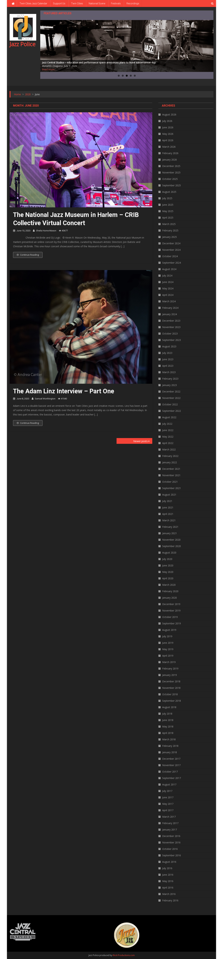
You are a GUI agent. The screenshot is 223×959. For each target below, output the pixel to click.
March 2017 (169, 816)
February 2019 (170, 668)
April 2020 (167, 578)
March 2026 (169, 146)
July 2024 (167, 275)
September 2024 (171, 262)
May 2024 (167, 288)
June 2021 (167, 507)
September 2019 (171, 623)
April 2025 (167, 217)
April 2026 (167, 140)
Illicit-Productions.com (124, 955)
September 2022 (171, 410)
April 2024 (167, 295)
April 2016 (167, 887)
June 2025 (167, 204)
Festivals (116, 3)
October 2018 (170, 694)
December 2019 (171, 604)
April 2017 (167, 810)
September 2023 (171, 340)
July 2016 (167, 868)
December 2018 (171, 681)
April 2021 (167, 514)
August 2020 (169, 552)
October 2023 (170, 333)
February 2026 (170, 153)
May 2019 (167, 649)
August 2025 (169, 191)
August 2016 (169, 861)
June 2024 (167, 282)
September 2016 (171, 855)
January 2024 (169, 314)
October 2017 (170, 771)
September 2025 (171, 185)
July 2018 (167, 713)
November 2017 (171, 765)
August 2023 (169, 346)
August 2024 (169, 269)
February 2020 (170, 591)
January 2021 (169, 533)
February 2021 (170, 526)
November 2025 (171, 172)
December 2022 (171, 391)
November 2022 (171, 398)
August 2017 (169, 784)
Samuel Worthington (45, 398)
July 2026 (167, 121)
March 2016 (169, 894)
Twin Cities (77, 3)
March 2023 (169, 372)
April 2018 (167, 733)
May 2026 (167, 133)
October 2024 (170, 256)
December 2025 (171, 166)
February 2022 (170, 456)
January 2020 (169, 597)
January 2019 (169, 675)
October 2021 (170, 481)
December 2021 (171, 468)
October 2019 (170, 617)
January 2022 (169, 462)
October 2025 (170, 179)
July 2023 (167, 352)
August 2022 (169, 417)
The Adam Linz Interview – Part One (63, 391)
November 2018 (171, 687)
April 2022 (167, 443)
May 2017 (167, 803)
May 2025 (167, 211)
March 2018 (169, 739)
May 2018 (167, 726)
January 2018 (169, 752)
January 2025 (169, 237)
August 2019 (169, 629)
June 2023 (167, 359)
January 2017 (169, 829)
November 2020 (171, 539)
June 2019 (167, 642)
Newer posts (140, 441)
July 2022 (167, 423)
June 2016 (167, 874)
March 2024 (169, 301)
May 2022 (167, 436)
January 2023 (169, 385)
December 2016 (171, 836)
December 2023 (171, 320)
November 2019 (171, 610)
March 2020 (169, 584)
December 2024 (171, 243)
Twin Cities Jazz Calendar (33, 3)
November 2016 (171, 842)
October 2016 (170, 849)
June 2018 (167, 720)
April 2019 (167, 655)
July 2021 (167, 501)
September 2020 (171, 546)
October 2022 (170, 404)
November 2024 (171, 249)
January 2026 (169, 159)
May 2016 (167, 881)
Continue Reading (29, 254)
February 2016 (170, 900)
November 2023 (171, 327)
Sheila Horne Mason (46, 230)
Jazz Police (23, 44)
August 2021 (169, 494)
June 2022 (167, 430)
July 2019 (167, 636)
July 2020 (167, 559)
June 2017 (167, 797)
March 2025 (169, 224)
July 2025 (167, 198)
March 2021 (169, 520)
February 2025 (170, 230)
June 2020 (167, 565)
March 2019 (169, 662)
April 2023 (167, 365)
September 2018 (171, 700)
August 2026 (169, 114)
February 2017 (170, 823)
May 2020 (167, 572)
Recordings (132, 3)
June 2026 (167, 127)
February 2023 (170, 378)
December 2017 (171, 758)
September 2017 (171, 778)
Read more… (49, 69)
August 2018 (169, 707)
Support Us (59, 3)
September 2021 (171, 488)
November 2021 (171, 475)
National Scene (97, 3)
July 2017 (167, 791)
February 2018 (170, 745)
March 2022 (169, 449)
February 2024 (170, 307)
